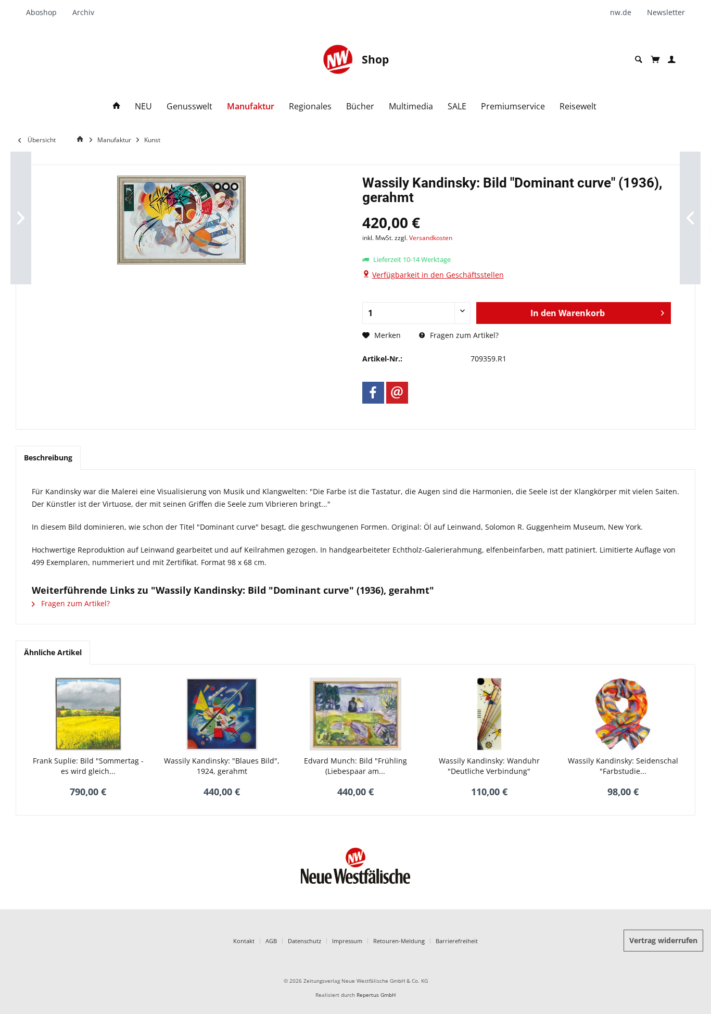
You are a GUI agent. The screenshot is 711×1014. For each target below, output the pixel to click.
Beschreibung (48, 457)
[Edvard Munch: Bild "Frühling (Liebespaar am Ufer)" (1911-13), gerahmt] (356, 714)
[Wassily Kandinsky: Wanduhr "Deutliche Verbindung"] (489, 714)
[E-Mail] (397, 393)
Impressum (347, 941)
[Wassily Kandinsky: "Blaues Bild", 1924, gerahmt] (222, 714)
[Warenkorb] (655, 59)
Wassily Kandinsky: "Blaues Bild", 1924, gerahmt (222, 766)
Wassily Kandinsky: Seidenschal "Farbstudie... (623, 766)
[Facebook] (373, 393)
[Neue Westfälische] (337, 59)
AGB (271, 941)
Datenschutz (304, 941)
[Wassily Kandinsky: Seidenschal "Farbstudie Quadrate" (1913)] (623, 714)
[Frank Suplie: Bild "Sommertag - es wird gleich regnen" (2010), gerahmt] (88, 714)
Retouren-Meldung (399, 941)
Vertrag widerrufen (663, 940)
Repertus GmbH (376, 995)
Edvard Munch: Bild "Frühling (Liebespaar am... (355, 766)
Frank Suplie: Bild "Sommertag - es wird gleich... (88, 766)
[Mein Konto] (672, 60)
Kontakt (244, 941)
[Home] (116, 106)
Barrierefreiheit (457, 941)
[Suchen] (638, 60)
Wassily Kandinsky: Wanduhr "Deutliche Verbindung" (489, 766)
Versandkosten (430, 237)
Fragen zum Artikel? (463, 335)
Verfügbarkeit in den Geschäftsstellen (438, 275)
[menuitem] (45, 12)
